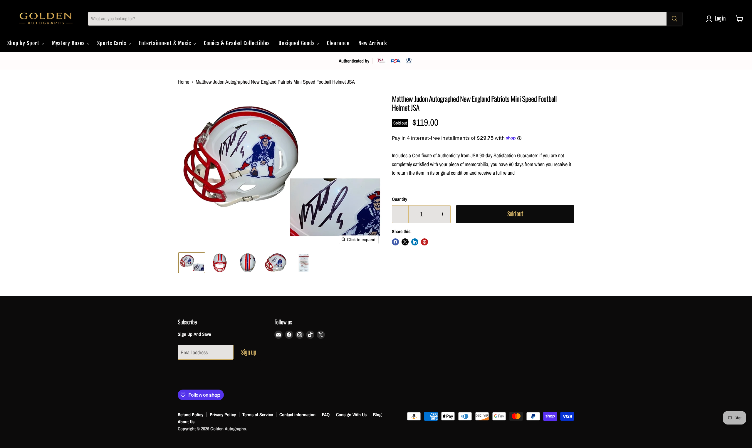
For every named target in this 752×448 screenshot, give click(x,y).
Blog (377, 414)
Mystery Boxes (69, 43)
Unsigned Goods (297, 43)
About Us (186, 421)
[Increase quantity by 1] (442, 214)
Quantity (399, 199)
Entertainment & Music (166, 43)
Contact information (297, 414)
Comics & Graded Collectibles (237, 43)
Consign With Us (351, 414)
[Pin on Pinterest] (424, 241)
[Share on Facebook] (395, 241)
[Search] (674, 19)
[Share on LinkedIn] (414, 241)
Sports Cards (112, 43)
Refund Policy (190, 414)
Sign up (248, 352)
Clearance (338, 43)
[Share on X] (405, 241)
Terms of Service (257, 414)
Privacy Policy (223, 414)
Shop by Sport (24, 43)
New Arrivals (372, 43)
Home (183, 82)
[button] (717, 18)
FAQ (326, 414)
